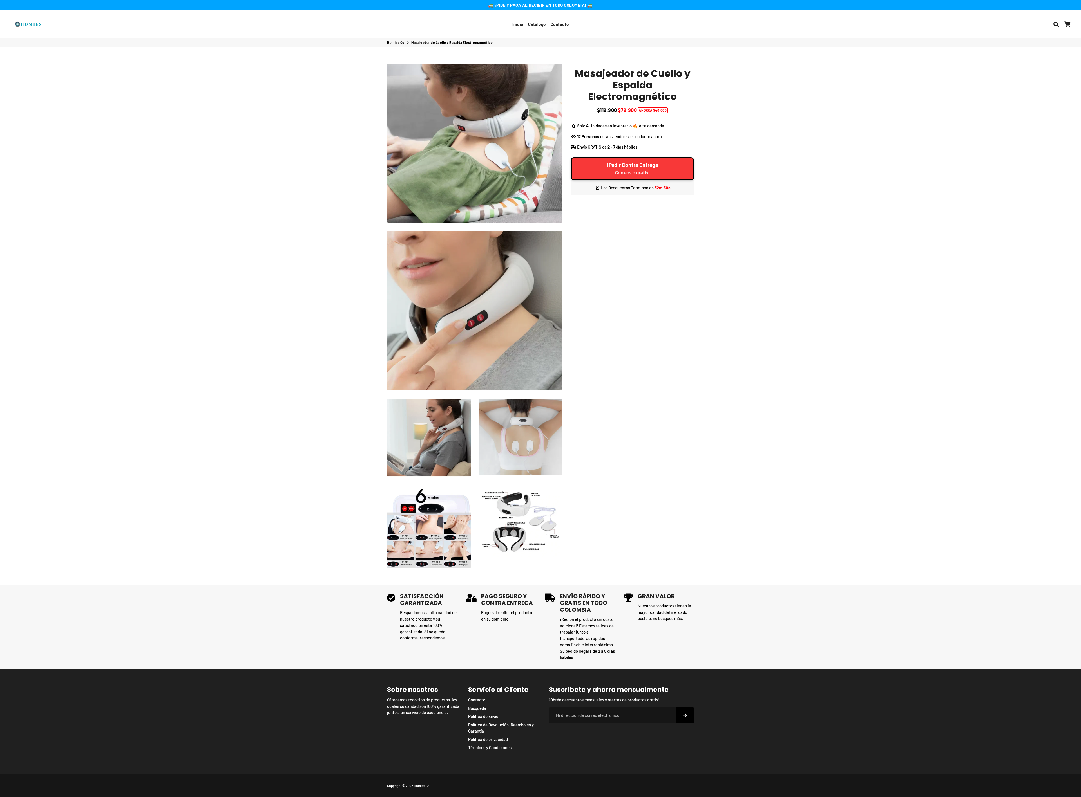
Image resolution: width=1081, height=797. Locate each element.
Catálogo (537, 24)
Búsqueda (477, 708)
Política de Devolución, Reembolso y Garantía (501, 728)
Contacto (560, 24)
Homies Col (396, 42)
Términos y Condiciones (490, 747)
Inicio (517, 24)
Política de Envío (483, 716)
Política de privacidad (488, 739)
